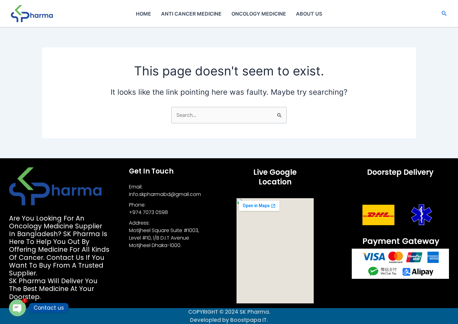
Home (143, 14)
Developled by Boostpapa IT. (229, 320)
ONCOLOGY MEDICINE (258, 14)
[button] (444, 13)
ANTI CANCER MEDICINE (191, 14)
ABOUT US (309, 14)
